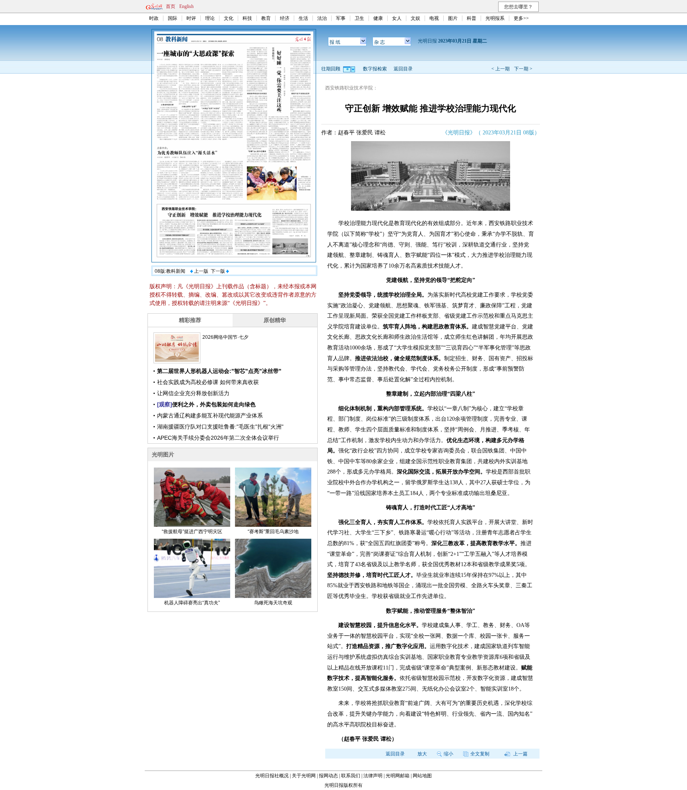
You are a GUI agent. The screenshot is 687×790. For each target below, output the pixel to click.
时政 (154, 18)
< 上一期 (500, 69)
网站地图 (422, 775)
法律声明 (372, 775)
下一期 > (523, 69)
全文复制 (479, 754)
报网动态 (328, 775)
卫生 (359, 18)
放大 (422, 754)
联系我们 (350, 775)
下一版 (218, 271)
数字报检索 (375, 69)
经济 (284, 18)
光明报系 (495, 18)
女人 (397, 18)
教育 (266, 18)
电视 (434, 18)
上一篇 (520, 754)
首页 (170, 6)
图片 (453, 18)
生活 (303, 18)
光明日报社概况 (272, 775)
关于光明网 (304, 775)
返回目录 (403, 69)
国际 (172, 18)
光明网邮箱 (397, 775)
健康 (378, 18)
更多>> (521, 18)
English (186, 6)
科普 (471, 18)
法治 (322, 18)
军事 (340, 18)
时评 (191, 18)
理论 (210, 18)
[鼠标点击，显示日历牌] (349, 69)
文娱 (415, 18)
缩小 (448, 754)
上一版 (200, 271)
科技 (247, 18)
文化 (228, 18)
